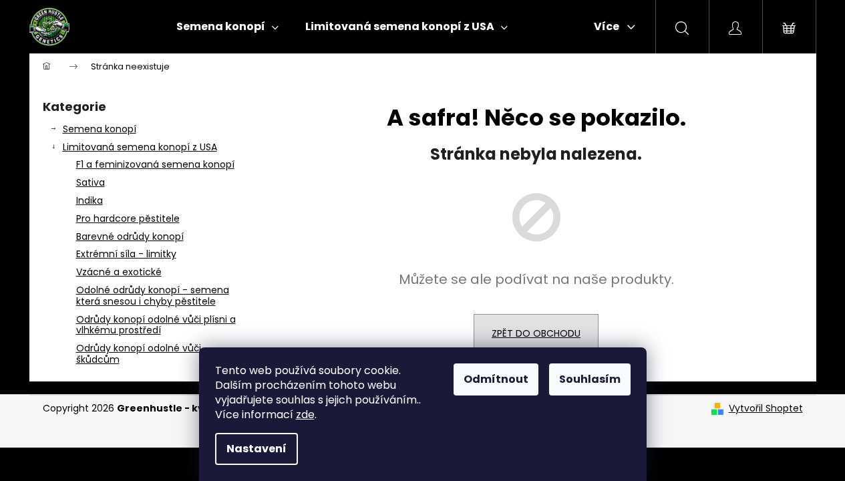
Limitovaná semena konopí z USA (140, 147)
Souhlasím (590, 379)
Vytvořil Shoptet (766, 408)
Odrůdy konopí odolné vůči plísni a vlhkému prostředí (156, 325)
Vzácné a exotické (119, 272)
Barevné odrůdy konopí (130, 236)
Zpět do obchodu (536, 333)
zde (305, 414)
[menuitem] (227, 26)
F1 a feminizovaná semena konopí (155, 164)
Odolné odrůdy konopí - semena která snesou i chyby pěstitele (152, 295)
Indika (89, 200)
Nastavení (256, 448)
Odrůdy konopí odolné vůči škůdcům (138, 353)
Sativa (90, 182)
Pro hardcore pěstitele (128, 218)
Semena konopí (99, 129)
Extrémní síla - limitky (126, 254)
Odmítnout (496, 379)
